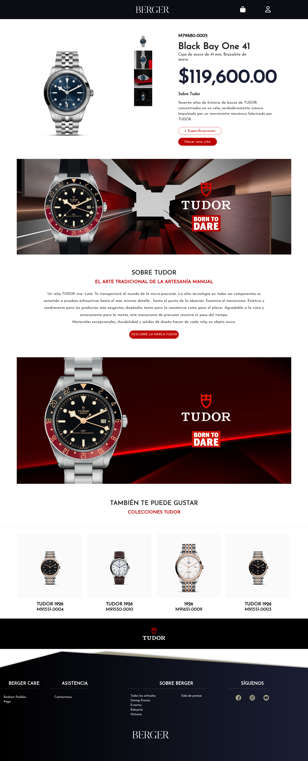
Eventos (136, 705)
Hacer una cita (197, 142)
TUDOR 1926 (50, 604)
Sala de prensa (191, 695)
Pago (7, 701)
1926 (119, 604)
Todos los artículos (143, 695)
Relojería (136, 709)
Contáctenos (63, 697)
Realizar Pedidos (15, 697)
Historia (136, 714)
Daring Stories (140, 700)
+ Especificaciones (199, 131)
